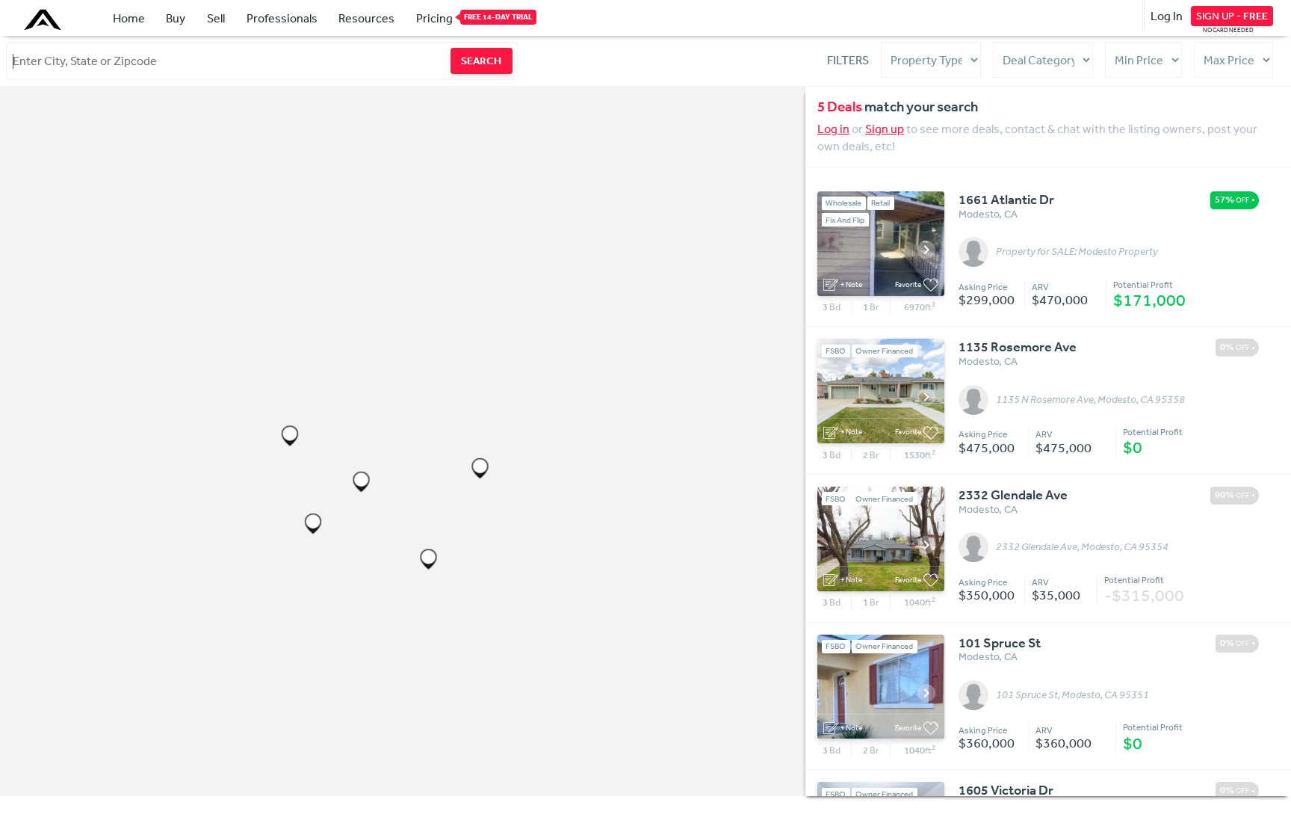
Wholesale (843, 203)
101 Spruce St (1000, 643)
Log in (833, 128)
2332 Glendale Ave (1013, 495)
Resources (366, 17)
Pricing (434, 17)
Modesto (979, 214)
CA (1011, 214)
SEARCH (481, 60)
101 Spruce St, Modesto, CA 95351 (1072, 695)
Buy (175, 17)
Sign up (884, 128)
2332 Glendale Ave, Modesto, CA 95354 (1082, 547)
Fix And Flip (845, 220)
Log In (1167, 15)
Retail (880, 203)
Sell (216, 17)
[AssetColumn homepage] (44, 19)
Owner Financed (884, 351)
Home (129, 17)
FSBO (836, 351)
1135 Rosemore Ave (1018, 347)
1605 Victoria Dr (1006, 790)
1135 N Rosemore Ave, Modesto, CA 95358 (1090, 400)
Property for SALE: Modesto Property (1077, 252)
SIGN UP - (1232, 15)
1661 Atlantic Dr (1006, 200)
